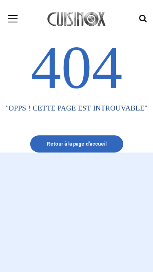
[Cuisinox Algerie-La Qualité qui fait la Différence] (76, 18)
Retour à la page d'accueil (76, 144)
